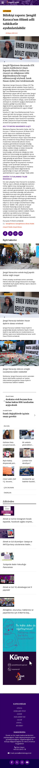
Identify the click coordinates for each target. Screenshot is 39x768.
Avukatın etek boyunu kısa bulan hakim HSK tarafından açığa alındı (20, 402)
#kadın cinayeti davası (15, 227)
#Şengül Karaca (11, 224)
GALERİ (19, 720)
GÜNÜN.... (19, 723)
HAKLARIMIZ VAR (19, 717)
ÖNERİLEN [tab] (7, 493)
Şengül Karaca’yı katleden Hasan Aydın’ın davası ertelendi (16, 322)
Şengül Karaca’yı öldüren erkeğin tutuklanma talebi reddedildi (16, 370)
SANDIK (19, 714)
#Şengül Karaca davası (23, 224)
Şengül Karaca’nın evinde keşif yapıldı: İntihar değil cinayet (18, 273)
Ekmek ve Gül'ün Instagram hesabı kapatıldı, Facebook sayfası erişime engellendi (17, 522)
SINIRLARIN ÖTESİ (20, 711)
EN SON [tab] (6, 426)
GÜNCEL (19, 708)
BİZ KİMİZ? (19, 726)
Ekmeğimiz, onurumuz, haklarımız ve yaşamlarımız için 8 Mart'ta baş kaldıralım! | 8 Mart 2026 (18, 613)
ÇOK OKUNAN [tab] (9, 488)
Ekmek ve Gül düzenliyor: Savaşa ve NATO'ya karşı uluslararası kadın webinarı (17, 544)
